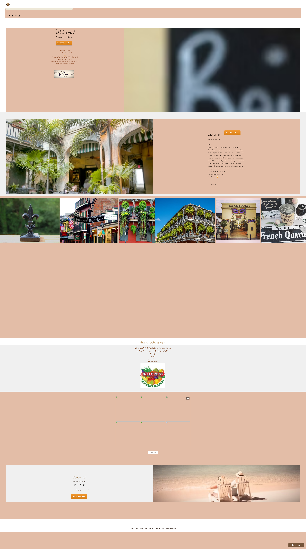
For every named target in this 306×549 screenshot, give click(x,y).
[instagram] (19, 15)
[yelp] (16, 15)
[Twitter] (9, 15)
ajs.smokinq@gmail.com (79, 481)
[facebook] (12, 15)
